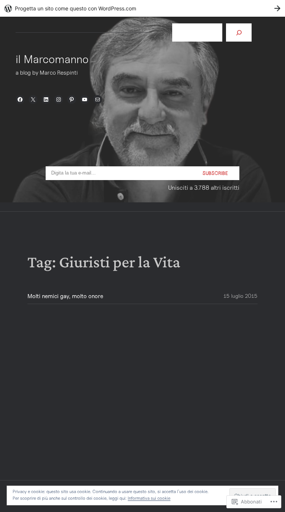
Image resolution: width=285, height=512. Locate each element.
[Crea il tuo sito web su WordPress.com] (142, 8)
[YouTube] (84, 99)
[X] (33, 99)
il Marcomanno (52, 59)
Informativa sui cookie (149, 498)
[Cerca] (239, 32)
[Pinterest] (71, 99)
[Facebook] (20, 99)
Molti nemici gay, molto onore (65, 296)
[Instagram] (58, 99)
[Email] (97, 99)
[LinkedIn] (46, 99)
